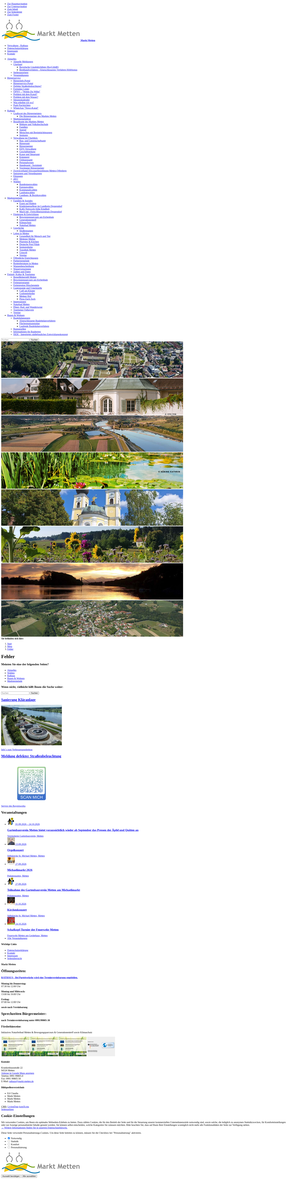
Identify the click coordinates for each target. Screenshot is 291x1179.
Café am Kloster (27, 290)
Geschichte (18, 228)
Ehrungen (18, 176)
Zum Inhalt (12, 9)
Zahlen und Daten (22, 271)
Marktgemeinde (14, 198)
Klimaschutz (25, 222)
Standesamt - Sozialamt (30, 165)
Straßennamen (26, 230)
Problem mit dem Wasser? (25, 97)
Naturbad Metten (27, 225)
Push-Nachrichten (21, 105)
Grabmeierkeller (27, 293)
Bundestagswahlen (28, 184)
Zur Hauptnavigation (17, 3)
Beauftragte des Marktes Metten (28, 121)
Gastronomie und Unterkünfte (27, 288)
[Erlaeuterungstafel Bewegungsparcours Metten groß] (44, 1055)
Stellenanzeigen (20, 72)
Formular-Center (21, 89)
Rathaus (11, 110)
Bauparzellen (19, 329)
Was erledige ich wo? (23, 102)
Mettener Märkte (27, 239)
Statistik (14, 1141)
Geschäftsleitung (27, 151)
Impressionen (19, 301)
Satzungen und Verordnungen (27, 173)
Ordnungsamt (25, 160)
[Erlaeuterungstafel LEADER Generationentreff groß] (73, 1055)
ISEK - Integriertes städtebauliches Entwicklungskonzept (40, 334)
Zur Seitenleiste (14, 12)
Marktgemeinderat (22, 119)
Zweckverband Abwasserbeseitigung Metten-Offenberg (40, 170)
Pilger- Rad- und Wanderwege (27, 307)
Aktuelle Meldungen (23, 61)
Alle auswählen (29, 1176)
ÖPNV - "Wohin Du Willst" (26, 91)
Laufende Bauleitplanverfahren (34, 326)
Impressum (12, 51)
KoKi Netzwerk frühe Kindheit (34, 209)
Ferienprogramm (21, 282)
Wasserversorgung (22, 269)
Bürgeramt (24, 143)
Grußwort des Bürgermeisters (27, 113)
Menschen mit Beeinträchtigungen (35, 132)
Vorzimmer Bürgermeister (31, 168)
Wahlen (17, 181)
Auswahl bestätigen (11, 1176)
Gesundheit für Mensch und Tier (34, 236)
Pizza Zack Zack (27, 299)
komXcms (24, 1106)
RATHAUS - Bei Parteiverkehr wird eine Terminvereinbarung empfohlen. (39, 977)
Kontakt (11, 53)
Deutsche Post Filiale (29, 244)
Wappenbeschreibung (23, 266)
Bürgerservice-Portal (23, 83)
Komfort (15, 1144)
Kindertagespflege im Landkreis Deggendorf (40, 206)
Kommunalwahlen (28, 190)
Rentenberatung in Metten (25, 263)
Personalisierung (19, 1147)
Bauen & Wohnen (16, 315)
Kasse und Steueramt (29, 154)
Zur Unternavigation (17, 6)
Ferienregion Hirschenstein (26, 285)
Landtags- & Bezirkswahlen (32, 195)
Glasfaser (17, 64)
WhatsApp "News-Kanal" (25, 108)
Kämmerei (24, 157)
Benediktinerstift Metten (24, 277)
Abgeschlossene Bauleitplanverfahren (37, 320)
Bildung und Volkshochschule (33, 124)
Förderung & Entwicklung (26, 214)
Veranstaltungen (21, 75)
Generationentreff (27, 220)
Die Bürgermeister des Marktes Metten (37, 116)
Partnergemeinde (21, 260)
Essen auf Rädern (27, 203)
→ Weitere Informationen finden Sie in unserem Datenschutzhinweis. (34, 1127)
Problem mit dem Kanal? (25, 94)
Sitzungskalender (21, 100)
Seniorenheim (26, 247)
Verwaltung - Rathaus (17, 45)
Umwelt (23, 252)
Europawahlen (26, 187)
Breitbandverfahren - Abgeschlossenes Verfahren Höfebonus (48, 69)
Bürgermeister (26, 146)
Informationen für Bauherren (27, 331)
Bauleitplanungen (21, 318)
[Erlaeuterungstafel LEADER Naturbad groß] (16, 1055)
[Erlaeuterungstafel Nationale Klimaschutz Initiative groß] (101, 1055)
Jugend (22, 130)
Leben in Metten (21, 233)
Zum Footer (13, 14)
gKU (15, 179)
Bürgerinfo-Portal (21, 80)
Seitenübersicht (14, 958)
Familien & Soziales (23, 200)
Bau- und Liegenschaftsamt (32, 140)
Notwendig (16, 1138)
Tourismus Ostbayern (23, 310)
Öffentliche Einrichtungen (25, 258)
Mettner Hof (25, 296)
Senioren (23, 135)
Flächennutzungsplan (29, 323)
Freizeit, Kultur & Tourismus (21, 274)
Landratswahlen (27, 192)
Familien (23, 127)
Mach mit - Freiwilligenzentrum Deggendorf (40, 211)
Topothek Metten (27, 250)
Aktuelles (11, 59)
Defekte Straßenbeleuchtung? (27, 86)
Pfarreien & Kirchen (29, 241)
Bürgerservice (14, 78)
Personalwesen (26, 162)
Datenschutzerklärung (17, 48)
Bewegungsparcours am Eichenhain (36, 217)
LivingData (13, 1106)
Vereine (23, 255)
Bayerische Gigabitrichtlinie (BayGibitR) (39, 67)
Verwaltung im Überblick (25, 138)
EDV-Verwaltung (27, 149)
